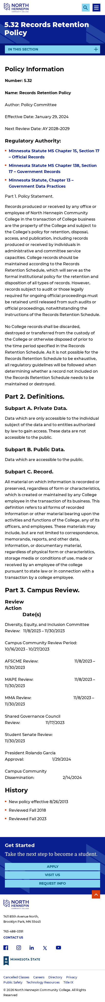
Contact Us (13, 937)
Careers (38, 977)
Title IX (68, 982)
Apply (52, 866)
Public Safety (12, 982)
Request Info (52, 883)
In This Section (23, 50)
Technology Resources (43, 982)
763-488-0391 (13, 931)
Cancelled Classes (16, 977)
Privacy (71, 977)
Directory (55, 977)
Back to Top (96, 894)
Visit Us (52, 875)
